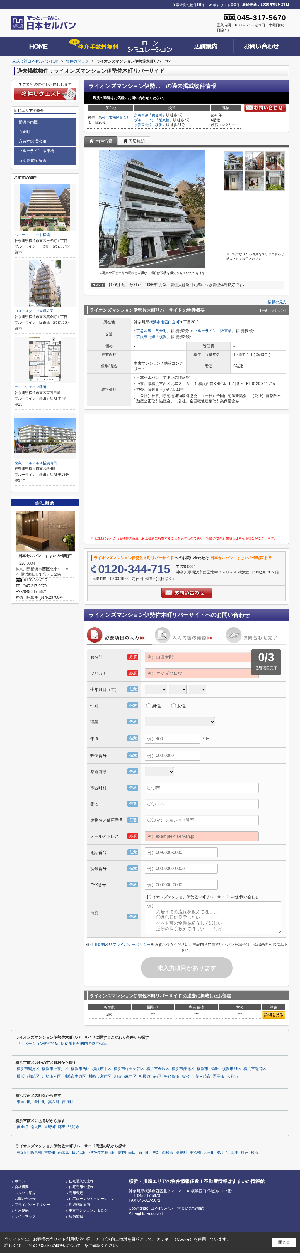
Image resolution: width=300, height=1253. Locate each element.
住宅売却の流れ (81, 1187)
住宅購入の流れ (81, 1181)
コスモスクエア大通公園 (34, 311)
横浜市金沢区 (157, 1069)
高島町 (181, 1153)
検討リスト (226, 5)
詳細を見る (273, 1015)
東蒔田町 (24, 1102)
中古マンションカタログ (88, 1210)
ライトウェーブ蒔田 (30, 387)
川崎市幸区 (51, 1076)
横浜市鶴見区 (28, 1069)
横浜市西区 (80, 1069)
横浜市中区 (101, 1069)
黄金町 (157, 115)
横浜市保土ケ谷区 (129, 1069)
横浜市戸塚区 (208, 1069)
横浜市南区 (111, 117)
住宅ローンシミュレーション (92, 1199)
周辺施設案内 (79, 1204)
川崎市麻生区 (125, 1076)
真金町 (53, 1102)
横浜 (158, 125)
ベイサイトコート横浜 (32, 235)
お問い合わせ (25, 1199)
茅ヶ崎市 (203, 1076)
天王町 (209, 1153)
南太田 (36, 1127)
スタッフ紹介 (25, 1193)
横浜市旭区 (231, 1069)
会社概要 (22, 1187)
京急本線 (141, 115)
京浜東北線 (143, 125)
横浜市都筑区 (28, 1076)
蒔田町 (40, 1102)
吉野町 (67, 1102)
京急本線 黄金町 (33, 141)
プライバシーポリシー (131, 944)
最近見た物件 (191, 5)
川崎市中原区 (74, 1076)
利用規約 (97, 944)
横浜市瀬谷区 (254, 1069)
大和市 (232, 1076)
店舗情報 (76, 1216)
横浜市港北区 (183, 1069)
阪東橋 (164, 120)
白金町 (125, 117)
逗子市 (218, 1076)
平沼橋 (195, 1153)
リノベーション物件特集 (38, 1044)
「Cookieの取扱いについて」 (60, 1246)
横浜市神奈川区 (55, 1069)
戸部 (156, 1153)
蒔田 (62, 1127)
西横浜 (167, 1153)
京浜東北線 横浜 (33, 160)
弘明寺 (73, 1127)
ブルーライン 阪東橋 (36, 151)
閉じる (284, 1242)
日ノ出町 (79, 1153)
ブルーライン (144, 120)
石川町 (144, 1153)
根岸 (244, 1153)
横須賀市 (171, 1076)
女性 (181, 705)
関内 (122, 1153)
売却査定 (76, 1193)
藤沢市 (187, 1076)
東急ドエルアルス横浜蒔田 (36, 463)
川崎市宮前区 (99, 1076)
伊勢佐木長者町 (102, 1153)
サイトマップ (25, 1216)
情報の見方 (277, 302)
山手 (234, 1153)
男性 (156, 705)
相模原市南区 (150, 1076)
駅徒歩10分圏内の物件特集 (84, 1044)
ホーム (20, 1181)
